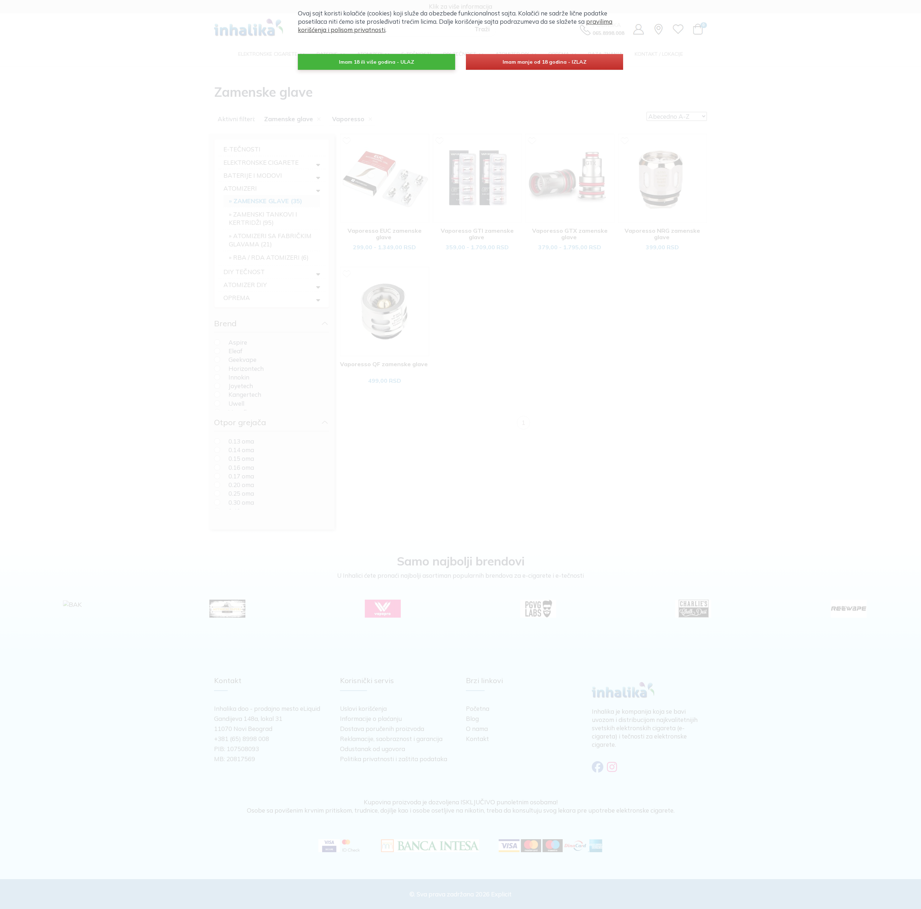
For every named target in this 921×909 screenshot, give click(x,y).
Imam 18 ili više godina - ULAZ (376, 62)
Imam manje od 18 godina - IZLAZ (544, 62)
